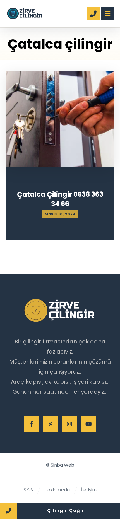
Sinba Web (62, 465)
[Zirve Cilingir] (25, 13)
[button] (31, 424)
